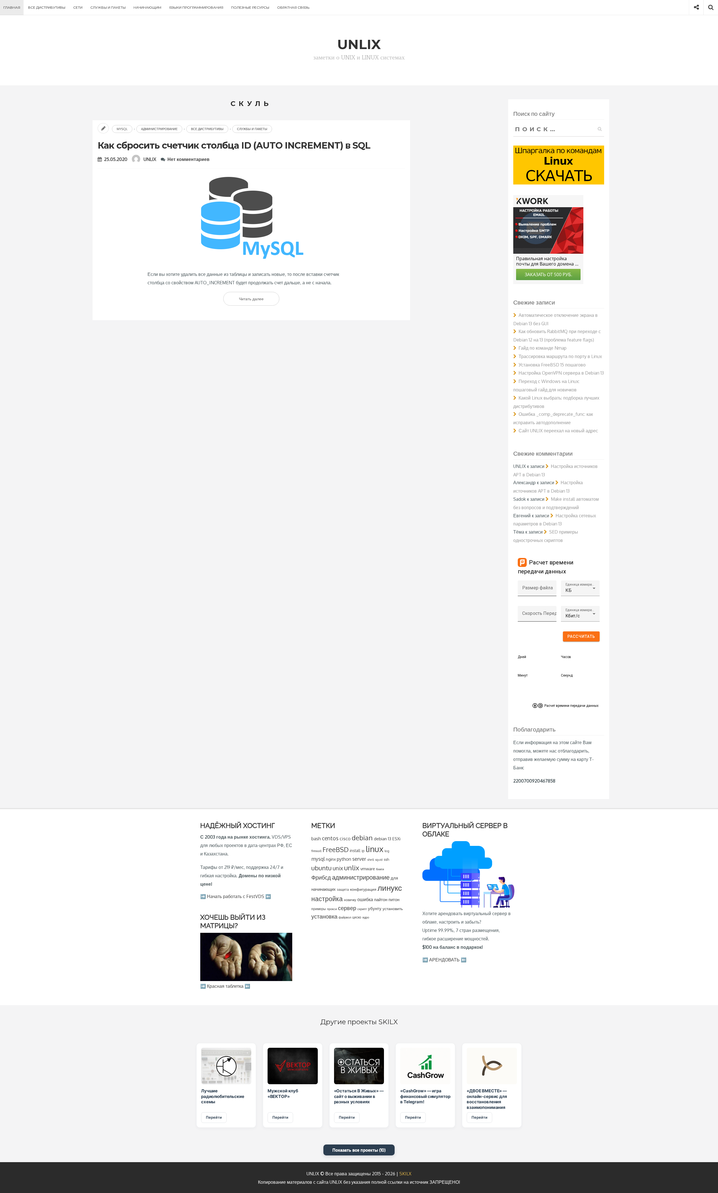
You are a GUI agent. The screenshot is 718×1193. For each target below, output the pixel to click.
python (344, 859)
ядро (365, 917)
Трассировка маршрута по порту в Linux (560, 356)
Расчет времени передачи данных (571, 706)
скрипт (362, 909)
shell (370, 859)
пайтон (380, 899)
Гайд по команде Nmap (543, 348)
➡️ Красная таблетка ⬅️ (225, 986)
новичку (350, 900)
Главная (11, 7)
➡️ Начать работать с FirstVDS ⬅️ (235, 896)
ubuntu (321, 868)
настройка (327, 898)
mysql (318, 859)
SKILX (405, 1173)
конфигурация (363, 889)
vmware (367, 868)
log (387, 851)
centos (330, 838)
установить (393, 908)
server (359, 859)
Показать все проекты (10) (359, 1150)
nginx (331, 859)
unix (338, 868)
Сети (77, 7)
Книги (380, 869)
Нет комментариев (188, 159)
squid (379, 859)
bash (316, 838)
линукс (390, 888)
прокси (332, 909)
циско (356, 917)
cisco (345, 838)
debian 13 (382, 838)
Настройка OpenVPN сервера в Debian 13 (561, 373)
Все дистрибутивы (46, 7)
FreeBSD (336, 849)
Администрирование (159, 129)
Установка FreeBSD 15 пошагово (552, 365)
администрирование (361, 877)
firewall (316, 851)
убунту (374, 908)
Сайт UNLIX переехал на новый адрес (558, 430)
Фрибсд (321, 877)
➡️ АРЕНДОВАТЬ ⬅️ (444, 960)
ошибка (365, 899)
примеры (318, 909)
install (355, 850)
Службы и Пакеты (108, 7)
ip (363, 851)
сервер (347, 908)
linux (374, 849)
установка (324, 916)
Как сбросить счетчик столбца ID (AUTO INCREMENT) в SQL (234, 145)
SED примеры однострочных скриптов (545, 536)
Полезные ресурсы (250, 7)
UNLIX (150, 159)
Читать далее (259, 301)
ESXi (396, 838)
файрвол (345, 917)
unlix (351, 867)
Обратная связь (293, 7)
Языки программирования (196, 7)
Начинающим (147, 7)
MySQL (122, 129)
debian (362, 837)
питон (393, 899)
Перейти (214, 1117)
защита (343, 889)
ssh (386, 859)
